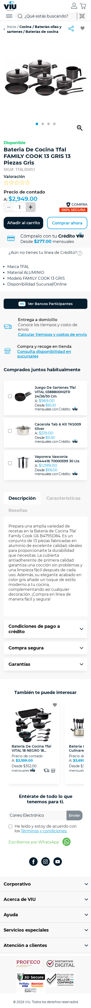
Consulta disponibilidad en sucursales (44, 354)
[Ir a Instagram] (45, 862)
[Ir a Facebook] (33, 862)
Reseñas (17, 510)
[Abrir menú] (9, 16)
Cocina (25, 27)
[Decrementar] (9, 207)
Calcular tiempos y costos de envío (52, 334)
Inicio (12, 27)
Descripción (22, 498)
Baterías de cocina (41, 31)
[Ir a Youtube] (57, 862)
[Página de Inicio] (10, 5)
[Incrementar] (30, 207)
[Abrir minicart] (82, 6)
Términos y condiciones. (44, 831)
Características (63, 498)
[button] (74, 6)
